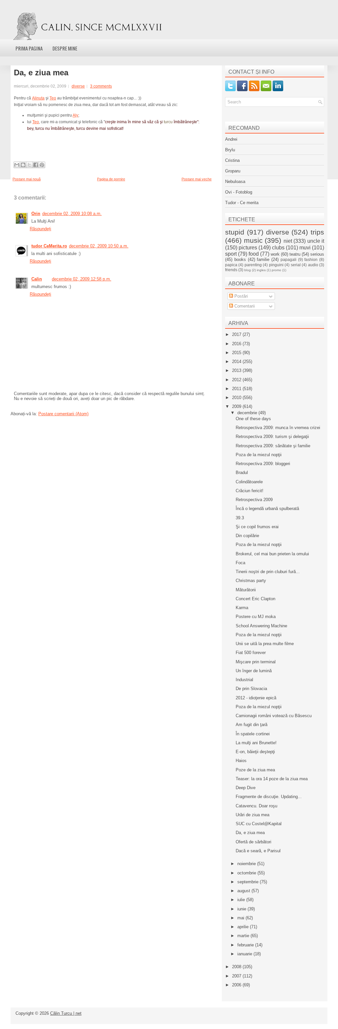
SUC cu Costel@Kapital (259, 823)
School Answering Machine (261, 625)
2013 (237, 370)
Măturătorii (246, 589)
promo (276, 270)
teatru (294, 254)
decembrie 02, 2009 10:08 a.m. (72, 213)
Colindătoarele (249, 481)
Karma (242, 607)
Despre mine (64, 48)
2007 (237, 976)
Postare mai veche (197, 179)
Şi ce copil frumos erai (257, 526)
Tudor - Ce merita (241, 202)
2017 (237, 334)
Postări (240, 296)
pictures (248, 247)
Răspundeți (40, 228)
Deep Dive (245, 787)
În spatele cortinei (253, 733)
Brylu (230, 149)
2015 (237, 352)
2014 (237, 361)
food (254, 254)
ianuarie (245, 953)
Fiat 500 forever (251, 652)
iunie (242, 908)
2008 (237, 966)
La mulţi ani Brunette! (256, 742)
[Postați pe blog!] (23, 165)
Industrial (244, 679)
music (253, 240)
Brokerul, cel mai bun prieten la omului (272, 553)
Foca (240, 562)
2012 (237, 379)
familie (263, 259)
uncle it (315, 241)
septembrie (248, 881)
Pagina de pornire (111, 179)
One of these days (253, 418)
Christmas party (251, 580)
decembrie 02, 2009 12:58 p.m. (81, 278)
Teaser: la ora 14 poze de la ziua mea (272, 778)
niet (288, 241)
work (275, 254)
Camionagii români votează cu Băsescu (274, 715)
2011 (237, 388)
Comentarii (244, 306)
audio (313, 265)
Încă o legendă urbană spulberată (267, 508)
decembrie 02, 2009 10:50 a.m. (98, 245)
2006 (237, 984)
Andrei (231, 139)
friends (231, 270)
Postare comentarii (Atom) (63, 413)
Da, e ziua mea (41, 73)
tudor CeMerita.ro (49, 245)
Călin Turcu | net (66, 1013)
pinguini (276, 265)
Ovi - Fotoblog (238, 192)
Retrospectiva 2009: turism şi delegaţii (272, 436)
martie (244, 935)
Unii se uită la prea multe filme (265, 643)
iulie (241, 899)
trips (317, 232)
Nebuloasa (235, 181)
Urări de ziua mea (252, 814)
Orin (35, 213)
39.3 (240, 517)
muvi (305, 247)
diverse (78, 86)
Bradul (242, 472)
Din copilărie (247, 535)
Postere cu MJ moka (256, 616)
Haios (241, 760)
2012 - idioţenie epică (256, 697)
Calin (36, 278)
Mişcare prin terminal (256, 661)
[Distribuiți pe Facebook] (35, 165)
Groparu (232, 170)
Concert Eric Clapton (255, 598)
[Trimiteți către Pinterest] (42, 165)
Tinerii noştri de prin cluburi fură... (268, 571)
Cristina (232, 160)
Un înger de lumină (254, 670)
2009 (237, 406)
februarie (246, 944)
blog (247, 270)
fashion (311, 259)
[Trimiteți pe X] (29, 165)
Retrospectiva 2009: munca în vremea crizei (278, 427)
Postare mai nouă (27, 179)
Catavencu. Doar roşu (256, 805)
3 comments (101, 86)
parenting (253, 265)
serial (296, 265)
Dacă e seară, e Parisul (258, 850)
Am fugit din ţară (251, 724)
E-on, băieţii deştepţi (255, 751)
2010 (237, 397)
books (240, 259)
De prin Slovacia (251, 688)
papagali (288, 259)
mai (241, 917)
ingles (261, 270)
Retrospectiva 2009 (254, 499)
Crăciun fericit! (249, 490)
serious (317, 254)
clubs (278, 247)
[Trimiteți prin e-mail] (17, 165)
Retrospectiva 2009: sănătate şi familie (273, 445)
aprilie (243, 926)
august (244, 890)
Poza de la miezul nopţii (259, 454)
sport (231, 254)
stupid (234, 232)
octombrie (247, 872)
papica (231, 265)
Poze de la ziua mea (255, 769)
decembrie (247, 412)
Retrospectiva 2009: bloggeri (263, 463)
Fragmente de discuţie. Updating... (269, 796)
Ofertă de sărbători (253, 841)
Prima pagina (29, 48)
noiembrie (247, 863)
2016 (237, 343)
